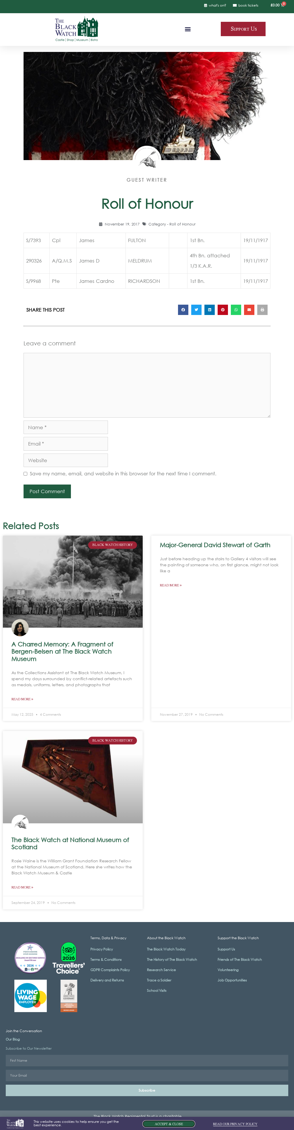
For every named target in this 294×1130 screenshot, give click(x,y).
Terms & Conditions (106, 959)
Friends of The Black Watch (240, 959)
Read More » (22, 699)
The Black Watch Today (166, 949)
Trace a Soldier (159, 980)
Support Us (226, 949)
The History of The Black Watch (172, 959)
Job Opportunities (232, 980)
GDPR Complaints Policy (110, 969)
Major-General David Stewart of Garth (215, 544)
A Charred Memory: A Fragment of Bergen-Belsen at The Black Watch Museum (62, 651)
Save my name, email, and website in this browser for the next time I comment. (123, 473)
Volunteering (228, 969)
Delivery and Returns (107, 980)
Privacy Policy (101, 949)
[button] (188, 29)
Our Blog (13, 1039)
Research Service (161, 969)
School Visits (157, 990)
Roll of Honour (182, 224)
